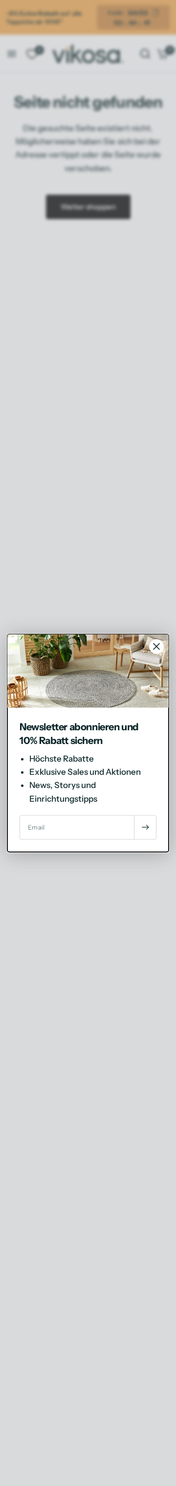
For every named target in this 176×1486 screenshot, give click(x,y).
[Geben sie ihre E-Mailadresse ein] (145, 827)
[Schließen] (156, 646)
